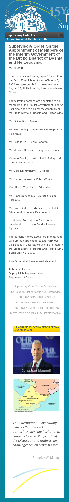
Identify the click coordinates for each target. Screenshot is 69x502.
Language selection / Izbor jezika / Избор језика (37, 329)
